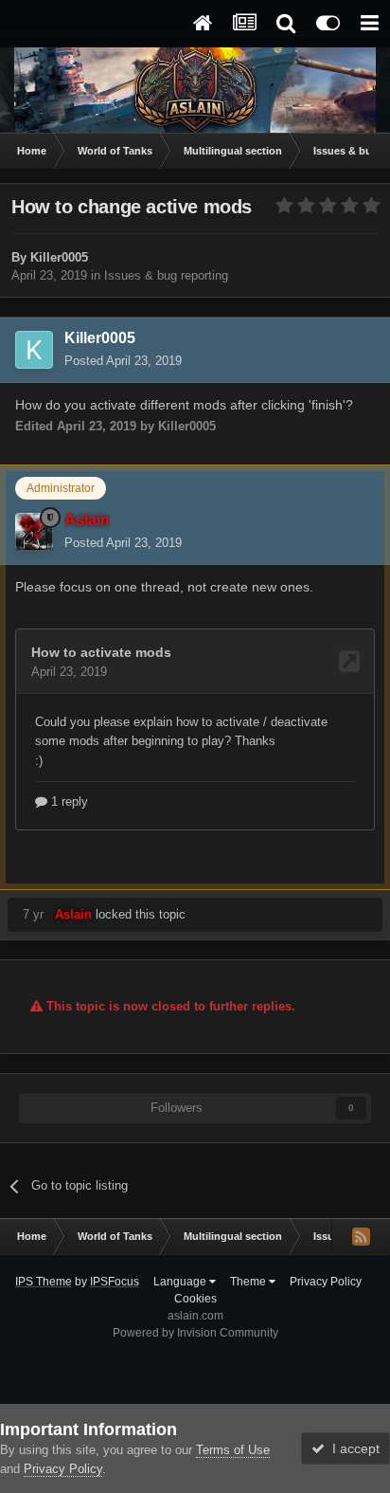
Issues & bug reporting (166, 275)
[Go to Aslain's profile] (34, 532)
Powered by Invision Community (195, 1332)
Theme (249, 1281)
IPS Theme (43, 1281)
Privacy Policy (326, 1281)
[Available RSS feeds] (360, 1236)
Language (181, 1281)
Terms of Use (233, 1450)
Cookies (195, 1298)
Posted (123, 361)
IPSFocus (114, 1281)
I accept (352, 1448)
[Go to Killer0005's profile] (34, 350)
